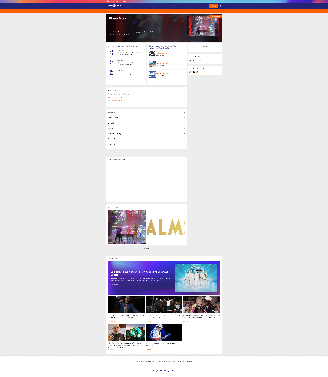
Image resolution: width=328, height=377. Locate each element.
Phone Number (113, 118)
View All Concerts (114, 24)
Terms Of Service (153, 366)
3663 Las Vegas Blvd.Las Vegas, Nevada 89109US (116, 100)
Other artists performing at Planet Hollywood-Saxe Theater (163, 47)
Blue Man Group (162, 73)
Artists (174, 6)
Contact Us (163, 366)
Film (116, 1)
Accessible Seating (114, 134)
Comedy (150, 6)
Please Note (112, 112)
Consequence (107, 1)
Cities (162, 6)
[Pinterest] (167, 370)
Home (108, 11)
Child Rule (111, 144)
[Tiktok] (175, 370)
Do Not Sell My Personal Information (180, 366)
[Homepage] (114, 6)
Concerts (133, 6)
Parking (110, 128)
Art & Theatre (142, 6)
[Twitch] (171, 370)
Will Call (111, 123)
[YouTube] (163, 370)
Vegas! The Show (162, 63)
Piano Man (120, 50)
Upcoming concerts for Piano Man (123, 46)
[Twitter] (159, 370)
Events (115, 11)
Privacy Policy (141, 366)
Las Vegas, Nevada (140, 36)
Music (112, 1)
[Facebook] (155, 370)
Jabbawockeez (161, 53)
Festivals (181, 6)
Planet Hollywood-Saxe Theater (144, 32)
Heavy (125, 1)
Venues (168, 6)
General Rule (112, 139)
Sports (157, 6)
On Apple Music (198, 61)
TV (120, 1)
